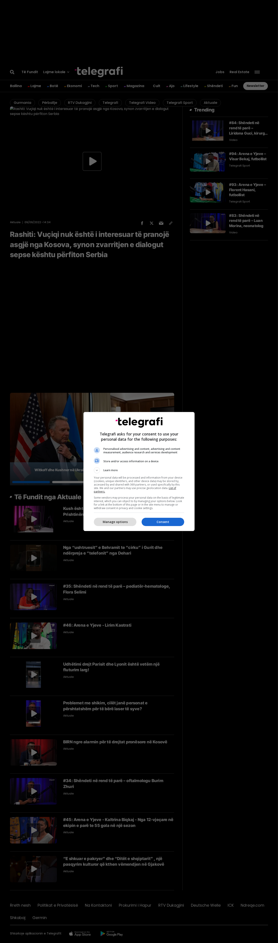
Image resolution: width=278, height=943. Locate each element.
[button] (139, 470)
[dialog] (139, 471)
